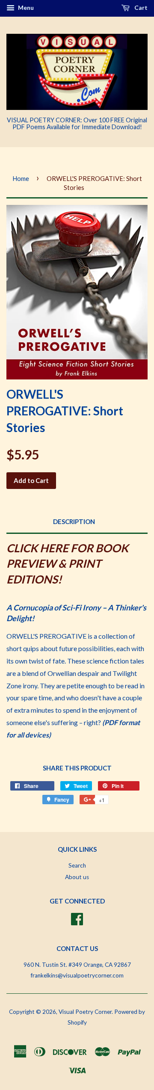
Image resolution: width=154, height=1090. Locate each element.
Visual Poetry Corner (85, 1011)
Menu (25, 7)
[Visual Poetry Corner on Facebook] (77, 918)
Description (74, 521)
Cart (140, 7)
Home (20, 178)
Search (77, 865)
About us (77, 877)
